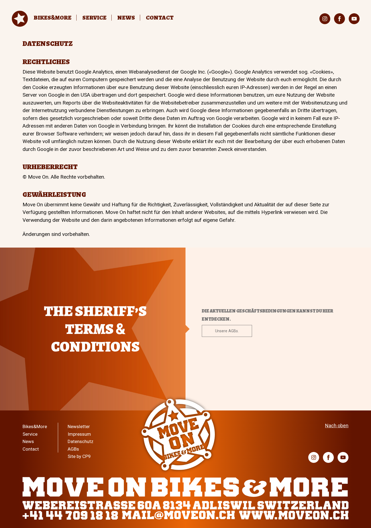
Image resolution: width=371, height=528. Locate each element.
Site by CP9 (79, 456)
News (126, 18)
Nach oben (336, 425)
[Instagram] (324, 18)
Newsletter (79, 426)
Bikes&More (35, 426)
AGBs (73, 449)
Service (94, 18)
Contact (160, 18)
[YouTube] (354, 18)
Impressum (79, 434)
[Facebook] (339, 18)
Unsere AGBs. (227, 331)
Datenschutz (80, 441)
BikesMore (52, 18)
